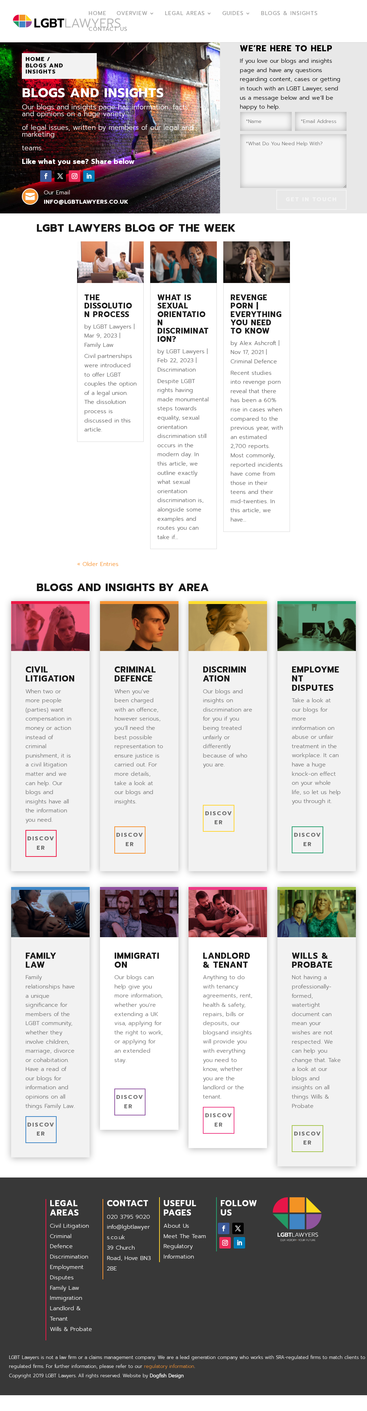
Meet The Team (184, 1236)
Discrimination (176, 369)
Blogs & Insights (289, 14)
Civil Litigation (69, 1226)
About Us (176, 1226)
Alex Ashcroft (257, 343)
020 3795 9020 (128, 1217)
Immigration (66, 1298)
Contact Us (108, 30)
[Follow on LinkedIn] (89, 176)
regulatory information (169, 1366)
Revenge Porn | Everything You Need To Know (256, 314)
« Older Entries (98, 564)
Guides (233, 14)
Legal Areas (185, 14)
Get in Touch (311, 199)
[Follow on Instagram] (74, 176)
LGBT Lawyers (112, 326)
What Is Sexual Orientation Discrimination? (183, 318)
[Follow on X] (60, 176)
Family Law (99, 345)
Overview (132, 14)
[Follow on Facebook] (46, 176)
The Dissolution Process (108, 306)
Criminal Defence (253, 361)
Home (97, 14)
